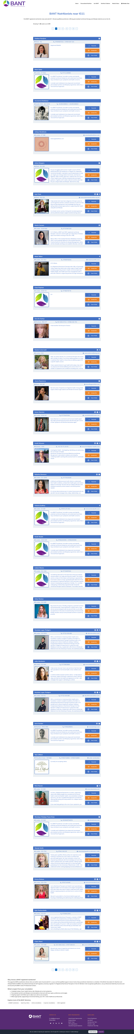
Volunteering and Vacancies (75, 1026)
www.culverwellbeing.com (91, 353)
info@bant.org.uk (55, 1018)
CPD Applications (72, 1024)
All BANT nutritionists (14, 1003)
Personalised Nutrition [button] (86, 3)
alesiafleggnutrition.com (92, 384)
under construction (94, 758)
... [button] (64, 28)
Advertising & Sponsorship (75, 1018)
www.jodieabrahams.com (92, 664)
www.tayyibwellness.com (92, 135)
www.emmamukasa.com (92, 882)
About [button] (76, 3)
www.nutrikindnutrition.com (91, 945)
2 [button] (59, 28)
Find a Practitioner (92, 1018)
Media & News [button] (115, 3)
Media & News (72, 1020)
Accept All (101, 1031)
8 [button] (73, 28)
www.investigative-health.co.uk (90, 446)
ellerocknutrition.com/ (93, 633)
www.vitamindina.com (93, 789)
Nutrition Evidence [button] (105, 3)
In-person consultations (49, 1003)
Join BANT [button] (96, 3)
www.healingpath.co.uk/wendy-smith (88, 851)
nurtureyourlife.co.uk (93, 260)
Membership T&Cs (92, 1022)
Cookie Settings (92, 1031)
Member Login (91, 1024)
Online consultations (36, 1003)
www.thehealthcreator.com (91, 415)
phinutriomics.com (94, 820)
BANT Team (71, 1022)
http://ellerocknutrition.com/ (91, 696)
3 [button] (62, 28)
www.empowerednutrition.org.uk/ (90, 197)
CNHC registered (61, 1003)
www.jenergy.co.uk (94, 727)
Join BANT (90, 1020)
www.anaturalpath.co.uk (92, 509)
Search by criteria (25, 1003)
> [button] (76, 28)
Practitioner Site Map (93, 1026)
